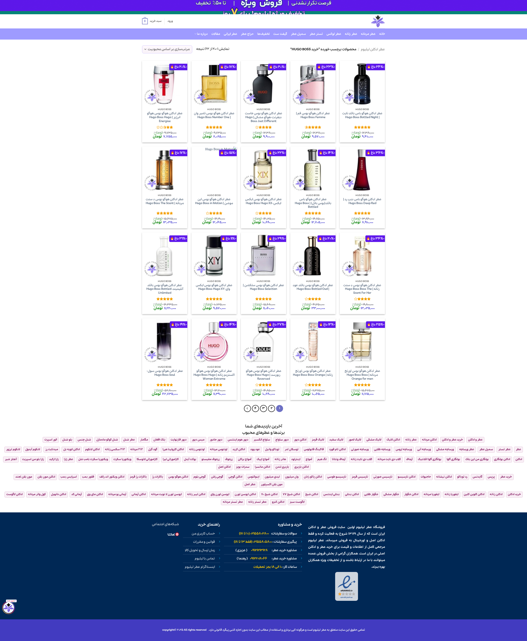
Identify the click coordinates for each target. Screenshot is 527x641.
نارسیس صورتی (382, 477)
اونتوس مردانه (218, 449)
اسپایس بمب (69, 477)
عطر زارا (68, 459)
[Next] (247, 408)
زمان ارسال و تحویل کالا (200, 550)
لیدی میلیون (272, 477)
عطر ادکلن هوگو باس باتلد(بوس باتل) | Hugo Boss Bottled (313, 203)
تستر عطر (316, 34)
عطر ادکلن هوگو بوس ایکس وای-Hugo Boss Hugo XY (214, 287)
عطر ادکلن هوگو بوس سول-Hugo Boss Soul (165, 373)
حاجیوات (426, 477)
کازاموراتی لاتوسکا (147, 459)
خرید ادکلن (514, 494)
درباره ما (202, 34)
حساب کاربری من (203, 533)
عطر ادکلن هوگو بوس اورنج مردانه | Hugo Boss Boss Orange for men (362, 375)
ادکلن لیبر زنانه (196, 494)
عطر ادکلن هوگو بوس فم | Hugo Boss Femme (313, 115)
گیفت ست (280, 34)
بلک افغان (159, 440)
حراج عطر (247, 34)
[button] (151, 21)
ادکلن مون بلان (46, 477)
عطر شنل (129, 440)
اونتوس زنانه (197, 449)
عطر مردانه (368, 34)
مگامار (144, 440)
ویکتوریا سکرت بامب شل (93, 459)
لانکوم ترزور (13, 449)
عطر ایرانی (230, 34)
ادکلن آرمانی (139, 494)
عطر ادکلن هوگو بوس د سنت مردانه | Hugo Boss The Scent (165, 201)
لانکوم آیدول (32, 449)
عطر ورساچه (466, 449)
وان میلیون (291, 477)
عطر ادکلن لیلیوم (373, 49)
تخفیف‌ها (263, 34)
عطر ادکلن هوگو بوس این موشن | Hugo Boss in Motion (214, 201)
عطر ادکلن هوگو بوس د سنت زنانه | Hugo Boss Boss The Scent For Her (362, 289)
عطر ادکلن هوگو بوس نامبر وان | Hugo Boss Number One (214, 115)
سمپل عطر (298, 34)
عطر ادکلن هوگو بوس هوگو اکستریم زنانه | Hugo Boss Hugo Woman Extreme (214, 375)
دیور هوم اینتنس (238, 440)
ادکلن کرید (239, 449)
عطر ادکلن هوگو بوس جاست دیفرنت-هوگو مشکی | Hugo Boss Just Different (263, 117)
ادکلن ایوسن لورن (245, 494)
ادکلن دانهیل (58, 494)
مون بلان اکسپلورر (271, 484)
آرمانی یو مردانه (117, 494)
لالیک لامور (355, 440)
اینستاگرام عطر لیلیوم (200, 567)
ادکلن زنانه (496, 494)
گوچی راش (217, 477)
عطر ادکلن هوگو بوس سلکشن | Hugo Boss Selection (263, 287)
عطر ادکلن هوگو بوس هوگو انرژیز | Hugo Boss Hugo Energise (165, 117)
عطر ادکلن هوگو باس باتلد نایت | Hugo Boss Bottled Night (362, 115)
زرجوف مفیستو (211, 459)
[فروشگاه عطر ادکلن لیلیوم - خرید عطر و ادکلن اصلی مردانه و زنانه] (368, 21)
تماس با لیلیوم (205, 558)
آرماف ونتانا (338, 459)
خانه (382, 34)
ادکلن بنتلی (352, 494)
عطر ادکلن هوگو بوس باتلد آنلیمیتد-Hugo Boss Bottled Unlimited (164, 289)
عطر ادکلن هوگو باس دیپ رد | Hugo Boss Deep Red (362, 201)
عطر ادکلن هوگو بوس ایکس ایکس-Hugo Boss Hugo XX (263, 201)
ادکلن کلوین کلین (474, 494)
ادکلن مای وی (95, 494)
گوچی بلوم (200, 477)
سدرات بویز (243, 467)
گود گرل (152, 449)
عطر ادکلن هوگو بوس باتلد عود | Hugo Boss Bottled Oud (313, 287)
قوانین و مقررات (204, 542)
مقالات (215, 34)
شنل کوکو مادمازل (107, 440)
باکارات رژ (157, 477)
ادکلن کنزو (278, 502)
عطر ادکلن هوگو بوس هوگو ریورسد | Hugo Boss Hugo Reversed (263, 375)
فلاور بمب (88, 477)
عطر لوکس (333, 34)
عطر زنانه (351, 34)
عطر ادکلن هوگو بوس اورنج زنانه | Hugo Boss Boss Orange (313, 373)
